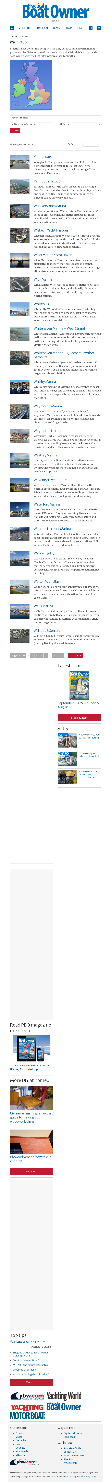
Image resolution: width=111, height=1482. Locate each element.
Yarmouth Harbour (48, 181)
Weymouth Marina (48, 406)
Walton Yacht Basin (48, 582)
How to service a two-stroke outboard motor (88, 774)
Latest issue (70, 665)
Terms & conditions (59, 1476)
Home (14, 36)
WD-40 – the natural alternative (30, 1365)
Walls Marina (43, 606)
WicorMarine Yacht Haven (53, 255)
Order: (71, 144)
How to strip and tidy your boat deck (89, 755)
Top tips (18, 1335)
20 (60, 655)
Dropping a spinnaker (25, 1369)
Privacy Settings (90, 1476)
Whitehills (41, 304)
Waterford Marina (47, 504)
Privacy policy (76, 1476)
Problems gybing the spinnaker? (31, 1374)
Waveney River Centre (50, 480)
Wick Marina (43, 279)
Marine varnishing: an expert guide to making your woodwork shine (31, 1117)
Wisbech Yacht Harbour (51, 230)
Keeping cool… (39, 1341)
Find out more (79, 717)
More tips (31, 1382)
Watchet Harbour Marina (52, 529)
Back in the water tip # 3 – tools (30, 1360)
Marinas (24, 36)
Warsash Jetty (44, 553)
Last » (78, 655)
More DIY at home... (30, 1080)
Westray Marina (45, 455)
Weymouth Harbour (49, 431)
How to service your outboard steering (90, 736)
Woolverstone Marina (50, 206)
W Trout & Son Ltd (47, 631)
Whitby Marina (45, 382)
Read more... (32, 1171)
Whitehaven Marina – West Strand (59, 328)
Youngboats (43, 157)
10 (55, 655)
